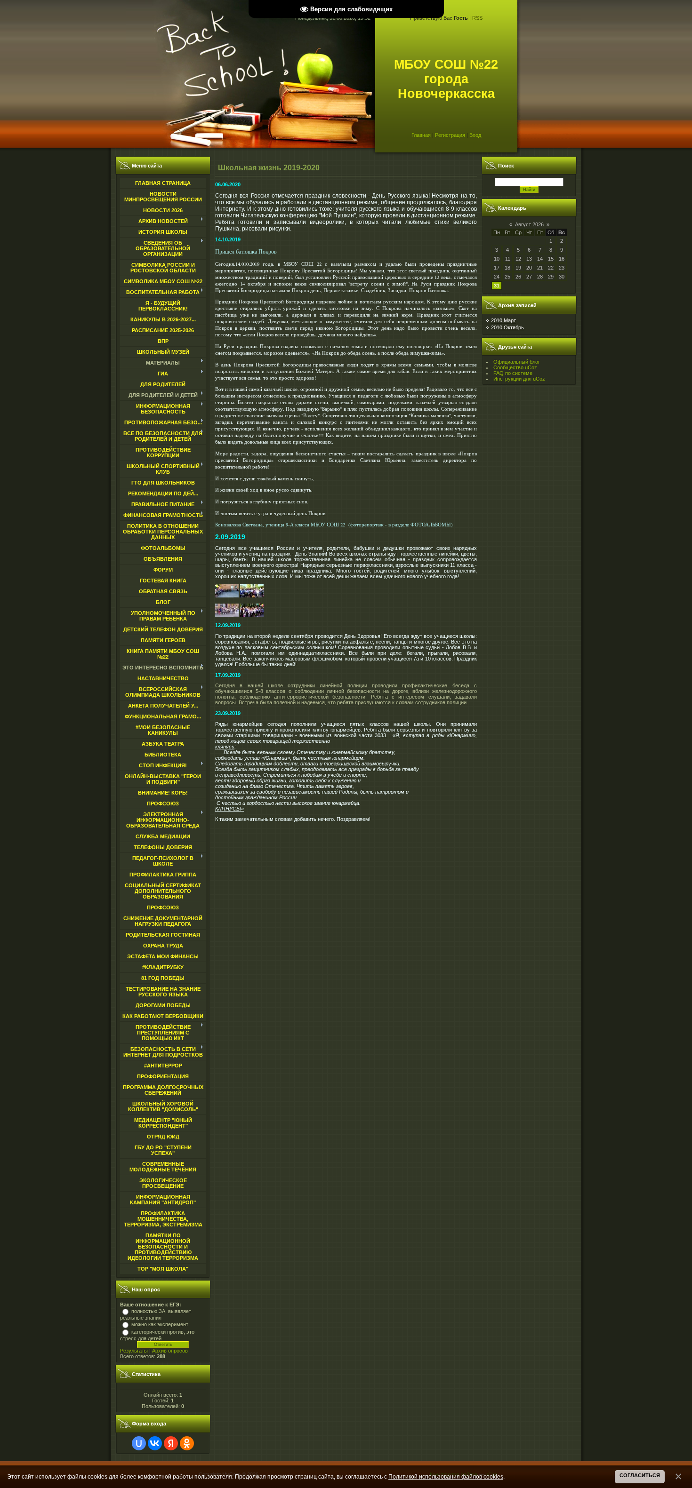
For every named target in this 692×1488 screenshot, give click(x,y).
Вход (475, 135)
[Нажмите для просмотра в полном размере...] (227, 595)
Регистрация (450, 135)
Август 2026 (529, 224)
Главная (421, 135)
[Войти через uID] (139, 1443)
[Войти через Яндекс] (171, 1443)
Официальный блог (516, 362)
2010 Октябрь (507, 327)
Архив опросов (170, 1350)
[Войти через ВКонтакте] (155, 1443)
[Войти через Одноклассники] (187, 1443)
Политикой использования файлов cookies (445, 1476)
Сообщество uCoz (515, 367)
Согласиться (640, 1475)
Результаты (134, 1350)
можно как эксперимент (159, 1324)
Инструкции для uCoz (519, 379)
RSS (477, 18)
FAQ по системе (512, 373)
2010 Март (503, 320)
